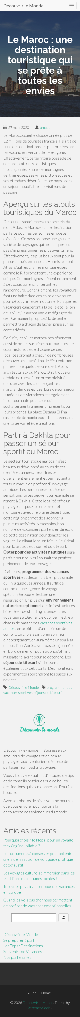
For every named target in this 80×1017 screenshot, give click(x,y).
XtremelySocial (39, 1007)
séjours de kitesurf (48, 692)
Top (33, 993)
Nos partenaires (17, 957)
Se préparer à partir (20, 940)
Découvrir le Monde (23, 687)
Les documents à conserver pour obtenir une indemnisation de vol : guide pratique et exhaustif (38, 859)
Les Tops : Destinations (23, 945)
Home (46, 993)
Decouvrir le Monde (23, 5)
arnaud (45, 127)
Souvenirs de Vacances (22, 951)
